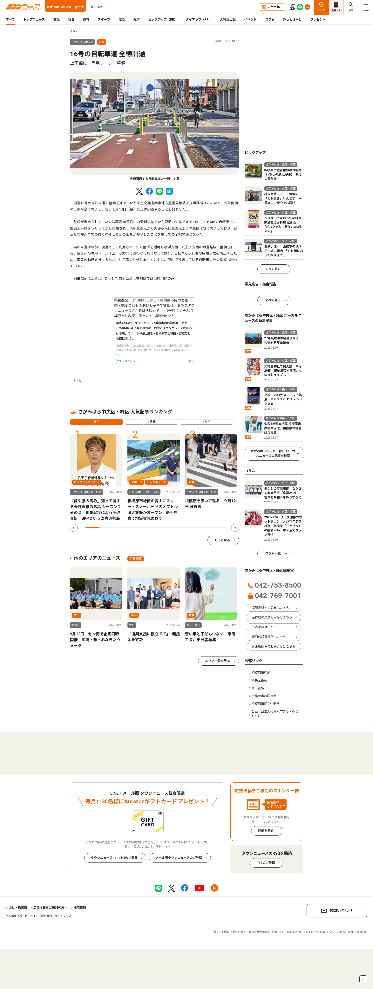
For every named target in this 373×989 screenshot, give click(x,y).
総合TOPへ (98, 7)
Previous (74, 528)
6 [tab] (163, 527)
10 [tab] (219, 527)
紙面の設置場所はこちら (269, 637)
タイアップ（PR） (199, 19)
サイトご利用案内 (41, 915)
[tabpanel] (154, 126)
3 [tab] (121, 527)
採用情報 (80, 907)
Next (235, 528)
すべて (10, 19)
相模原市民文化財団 (266, 704)
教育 (86, 19)
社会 (71, 19)
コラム (270, 19)
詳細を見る (266, 831)
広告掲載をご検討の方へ (50, 907)
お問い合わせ (341, 910)
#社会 (77, 381)
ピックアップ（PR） (162, 19)
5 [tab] (149, 527)
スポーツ (104, 19)
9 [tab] (205, 527)
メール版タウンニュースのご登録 (179, 858)
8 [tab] (191, 527)
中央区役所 (259, 680)
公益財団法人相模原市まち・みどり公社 (275, 714)
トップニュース (34, 19)
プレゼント (318, 19)
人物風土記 (228, 19)
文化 (56, 19)
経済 (136, 19)
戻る (75, 31)
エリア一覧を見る (217, 661)
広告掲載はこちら (264, 627)
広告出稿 (273, 7)
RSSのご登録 (266, 863)
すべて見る (273, 269)
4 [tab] (135, 527)
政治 (122, 19)
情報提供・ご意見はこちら (270, 608)
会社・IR (336, 10)
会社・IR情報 (18, 907)
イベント (250, 19)
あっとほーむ (292, 19)
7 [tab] (177, 527)
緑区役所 (258, 688)
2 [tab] (106, 527)
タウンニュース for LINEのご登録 (114, 858)
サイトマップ (63, 915)
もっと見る (222, 540)
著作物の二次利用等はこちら (272, 617)
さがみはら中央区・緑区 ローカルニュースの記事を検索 (273, 453)
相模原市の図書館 (264, 696)
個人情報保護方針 (17, 915)
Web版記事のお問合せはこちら (273, 646)
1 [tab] (92, 527)
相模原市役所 (261, 673)
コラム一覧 (273, 553)
